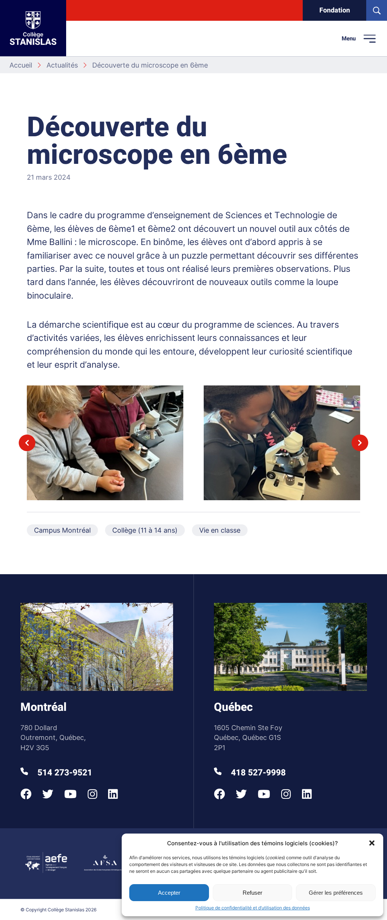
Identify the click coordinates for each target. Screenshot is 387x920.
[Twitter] (47, 794)
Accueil (20, 65)
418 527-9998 (257, 772)
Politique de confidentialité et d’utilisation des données (252, 908)
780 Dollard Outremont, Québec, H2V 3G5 (53, 738)
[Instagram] (92, 794)
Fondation (334, 10)
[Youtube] (70, 794)
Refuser (252, 892)
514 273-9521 (63, 772)
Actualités (62, 65)
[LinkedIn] (113, 794)
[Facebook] (25, 794)
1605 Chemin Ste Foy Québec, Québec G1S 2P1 (248, 738)
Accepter (169, 892)
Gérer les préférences (336, 892)
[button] (372, 843)
